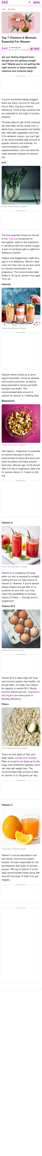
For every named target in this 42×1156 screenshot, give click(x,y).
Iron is (12, 238)
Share (36, 49)
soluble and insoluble (26, 757)
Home (3, 9)
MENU (36, 2)
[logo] (5, 2)
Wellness (11, 9)
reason (21, 102)
